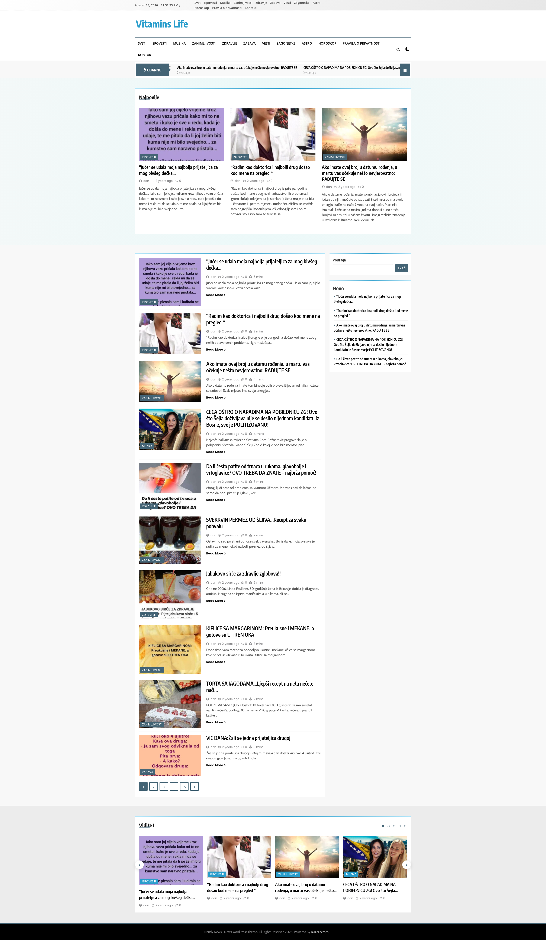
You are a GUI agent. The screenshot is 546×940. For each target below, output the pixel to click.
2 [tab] (389, 826)
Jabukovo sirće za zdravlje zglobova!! (243, 573)
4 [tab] (400, 826)
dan (146, 181)
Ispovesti (210, 3)
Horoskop (202, 8)
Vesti (287, 3)
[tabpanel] (171, 872)
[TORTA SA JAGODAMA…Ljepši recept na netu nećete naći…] (170, 704)
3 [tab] (394, 826)
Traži (401, 268)
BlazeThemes (319, 932)
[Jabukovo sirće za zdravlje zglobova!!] (170, 594)
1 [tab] (383, 826)
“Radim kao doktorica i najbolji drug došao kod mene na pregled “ (270, 170)
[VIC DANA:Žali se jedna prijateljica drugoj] (170, 755)
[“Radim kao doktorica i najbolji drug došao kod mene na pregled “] (273, 134)
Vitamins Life (162, 24)
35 (184, 787)
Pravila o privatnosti (227, 8)
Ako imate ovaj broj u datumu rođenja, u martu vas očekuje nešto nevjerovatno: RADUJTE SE (182, 67)
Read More (214, 295)
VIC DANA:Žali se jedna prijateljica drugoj (248, 738)
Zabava (275, 3)
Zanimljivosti (243, 3)
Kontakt (251, 8)
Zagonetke (301, 3)
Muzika (225, 3)
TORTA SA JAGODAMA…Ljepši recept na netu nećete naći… (259, 686)
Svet (198, 3)
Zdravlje (261, 3)
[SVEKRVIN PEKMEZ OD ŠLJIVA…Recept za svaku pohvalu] (170, 539)
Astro (317, 3)
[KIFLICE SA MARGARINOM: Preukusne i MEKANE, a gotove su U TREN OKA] (170, 649)
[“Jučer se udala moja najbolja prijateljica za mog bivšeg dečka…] (181, 134)
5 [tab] (405, 826)
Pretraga (339, 259)
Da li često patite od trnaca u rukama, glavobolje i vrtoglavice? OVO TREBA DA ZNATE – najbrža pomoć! (261, 469)
